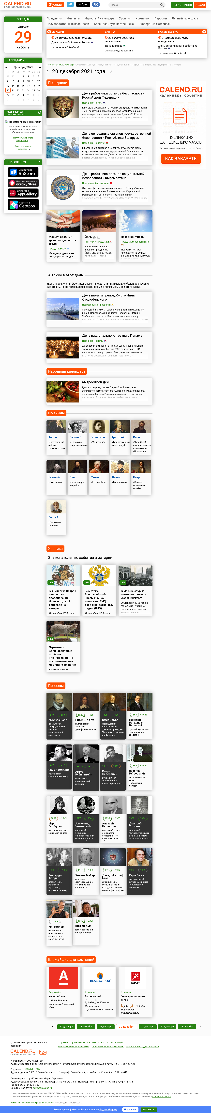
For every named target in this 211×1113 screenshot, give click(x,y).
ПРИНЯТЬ (148, 1109)
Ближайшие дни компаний (71, 960)
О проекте (63, 1042)
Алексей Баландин (109, 825)
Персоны (160, 18)
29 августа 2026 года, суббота (73, 37)
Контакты (103, 1042)
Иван (136, 437)
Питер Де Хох (84, 720)
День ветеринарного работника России (177, 47)
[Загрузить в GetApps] (23, 205)
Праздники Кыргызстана (95, 183)
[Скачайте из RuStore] (23, 172)
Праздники (54, 18)
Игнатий (54, 477)
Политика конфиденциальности (142, 1046)
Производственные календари (67, 24)
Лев (72, 477)
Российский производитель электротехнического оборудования (133, 1014)
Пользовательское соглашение (108, 1046)
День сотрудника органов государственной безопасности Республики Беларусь (116, 136)
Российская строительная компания (99, 1008)
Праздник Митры (132, 236)
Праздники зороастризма (135, 241)
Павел (116, 477)
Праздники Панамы (92, 341)
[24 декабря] (200, 1027)
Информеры (117, 1042)
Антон (52, 437)
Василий (75, 437)
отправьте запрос (161, 1096)
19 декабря (105, 1026)
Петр (136, 477)
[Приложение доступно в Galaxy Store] (23, 183)
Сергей (53, 517)
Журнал (55, 4)
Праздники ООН (57, 248)
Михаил (96, 477)
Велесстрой (93, 996)
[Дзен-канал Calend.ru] (83, 4)
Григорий (118, 437)
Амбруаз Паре (57, 720)
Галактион (98, 437)
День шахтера (113, 45)
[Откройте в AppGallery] (23, 193)
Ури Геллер (56, 926)
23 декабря (186, 1026)
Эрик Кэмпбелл (59, 770)
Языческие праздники (97, 241)
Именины (73, 18)
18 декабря (85, 1026)
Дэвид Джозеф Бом (112, 877)
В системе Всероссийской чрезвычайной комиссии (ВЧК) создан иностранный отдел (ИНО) (99, 599)
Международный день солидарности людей (62, 240)
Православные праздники (96, 304)
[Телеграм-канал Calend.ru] (70, 4)
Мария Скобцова (55, 825)
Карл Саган (136, 875)
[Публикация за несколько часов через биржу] (181, 168)
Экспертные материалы (155, 24)
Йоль (88, 236)
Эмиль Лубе (110, 720)
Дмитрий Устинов (135, 825)
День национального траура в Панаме (112, 336)
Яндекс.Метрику (108, 1109)
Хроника (125, 18)
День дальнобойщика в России (70, 42)
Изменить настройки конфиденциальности (32, 1102)
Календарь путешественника (114, 24)
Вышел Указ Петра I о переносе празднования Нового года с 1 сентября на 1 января (62, 599)
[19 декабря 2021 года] (47, 71)
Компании (142, 18)
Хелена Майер (85, 875)
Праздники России (92, 102)
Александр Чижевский (83, 825)
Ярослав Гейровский (137, 772)
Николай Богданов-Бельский (136, 722)
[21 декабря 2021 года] (111, 71)
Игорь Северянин (109, 773)
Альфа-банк (57, 996)
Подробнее (130, 1109)
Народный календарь (99, 18)
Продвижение (78, 1042)
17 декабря (66, 1026)
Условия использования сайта (73, 1046)
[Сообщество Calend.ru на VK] (96, 4)
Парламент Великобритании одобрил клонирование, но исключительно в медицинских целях (62, 656)
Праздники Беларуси (93, 143)
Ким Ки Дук (83, 926)
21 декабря (147, 1026)
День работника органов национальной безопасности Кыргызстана (113, 176)
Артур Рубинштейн (83, 773)
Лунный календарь (185, 18)
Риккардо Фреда (55, 877)
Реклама (91, 1042)
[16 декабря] (53, 1027)
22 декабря (167, 1026)
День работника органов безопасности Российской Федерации (113, 95)
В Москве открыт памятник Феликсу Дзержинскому (134, 594)
